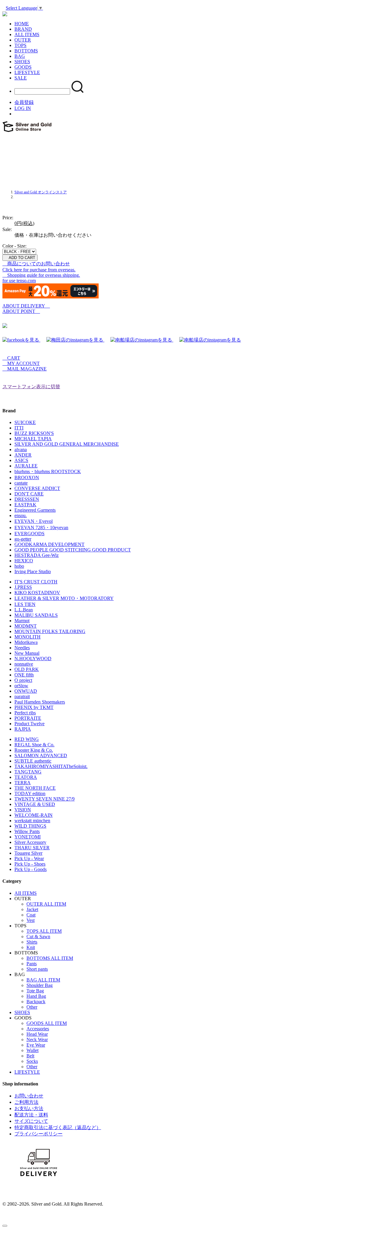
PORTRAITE (27, 718)
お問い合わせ (28, 1095)
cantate (21, 482)
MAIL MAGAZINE (24, 368)
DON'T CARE (29, 493)
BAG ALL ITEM (43, 979)
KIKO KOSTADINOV (37, 592)
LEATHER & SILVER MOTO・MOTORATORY (64, 598)
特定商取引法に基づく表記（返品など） (57, 1127)
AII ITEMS (25, 893)
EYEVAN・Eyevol (33, 521)
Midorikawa (26, 642)
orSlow (21, 685)
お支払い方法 (28, 1108)
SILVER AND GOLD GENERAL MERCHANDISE (66, 444)
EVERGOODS (29, 533)
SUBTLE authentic (32, 760)
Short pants (37, 969)
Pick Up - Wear (29, 858)
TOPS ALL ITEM (44, 931)
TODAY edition (29, 793)
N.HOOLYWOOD (32, 658)
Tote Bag (35, 990)
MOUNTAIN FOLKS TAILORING (49, 631)
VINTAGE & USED (34, 804)
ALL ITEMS (26, 34)
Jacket (32, 909)
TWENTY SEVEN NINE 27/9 (44, 798)
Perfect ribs (25, 712)
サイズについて (31, 1121)
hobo (19, 566)
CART (11, 358)
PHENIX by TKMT (34, 707)
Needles (22, 647)
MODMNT (25, 626)
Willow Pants (27, 831)
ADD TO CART (20, 257)
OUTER (22, 39)
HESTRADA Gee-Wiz (36, 555)
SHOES (22, 61)
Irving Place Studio (32, 571)
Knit (30, 947)
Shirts (31, 941)
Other (31, 1007)
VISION (22, 809)
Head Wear (37, 1034)
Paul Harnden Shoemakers (39, 701)
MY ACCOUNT (21, 363)
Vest (30, 920)
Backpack (35, 1001)
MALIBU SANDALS (36, 615)
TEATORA (25, 777)
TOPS (20, 45)
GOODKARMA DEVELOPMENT (49, 544)
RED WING (26, 739)
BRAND (23, 29)
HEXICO (23, 560)
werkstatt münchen (32, 820)
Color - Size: (14, 245)
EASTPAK (25, 504)
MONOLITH (27, 636)
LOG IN (22, 108)
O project (23, 680)
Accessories (37, 1028)
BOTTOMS (26, 50)
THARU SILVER (32, 847)
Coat (30, 914)
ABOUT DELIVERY (26, 305)
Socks (32, 1061)
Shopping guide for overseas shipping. (41, 275)
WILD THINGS (30, 826)
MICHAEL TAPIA (33, 438)
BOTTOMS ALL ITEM (49, 958)
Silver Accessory (30, 842)
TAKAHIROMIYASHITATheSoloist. (51, 766)
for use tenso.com (19, 280)
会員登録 (24, 102)
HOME (21, 23)
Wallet (32, 1050)
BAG (19, 56)
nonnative (23, 663)
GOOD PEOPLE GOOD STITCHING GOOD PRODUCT (72, 549)
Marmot (21, 620)
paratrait (22, 696)
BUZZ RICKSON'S (34, 433)
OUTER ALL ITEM (46, 904)
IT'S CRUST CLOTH (35, 581)
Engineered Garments (35, 510)
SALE (20, 77)
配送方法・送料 (31, 1114)
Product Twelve (29, 723)
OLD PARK (26, 669)
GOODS (23, 67)
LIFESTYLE (27, 72)
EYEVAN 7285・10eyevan (41, 527)
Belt (30, 1055)
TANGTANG (28, 771)
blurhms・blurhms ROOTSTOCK (47, 471)
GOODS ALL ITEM (46, 1023)
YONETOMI (27, 836)
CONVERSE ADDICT (37, 488)
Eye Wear (35, 1044)
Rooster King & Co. (33, 750)
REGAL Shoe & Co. (34, 744)
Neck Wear (37, 1039)
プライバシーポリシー (38, 1133)
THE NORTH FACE (35, 788)
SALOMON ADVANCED (40, 755)
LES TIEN (24, 604)
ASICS (21, 460)
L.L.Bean (23, 609)
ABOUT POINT (21, 311)
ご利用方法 (26, 1102)
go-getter (22, 539)
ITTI (18, 427)
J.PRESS (23, 587)
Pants (31, 963)
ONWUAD (25, 691)
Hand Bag (36, 996)
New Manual (26, 653)
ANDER (23, 454)
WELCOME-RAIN (33, 815)
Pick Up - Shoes (29, 863)
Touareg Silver (28, 853)
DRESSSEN (26, 499)
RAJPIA (22, 729)
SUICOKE (25, 422)
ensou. (20, 515)
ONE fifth (24, 674)
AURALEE (26, 465)
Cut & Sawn (38, 936)
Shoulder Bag (39, 985)
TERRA (22, 782)
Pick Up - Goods (30, 869)
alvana (20, 449)
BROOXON (26, 477)
